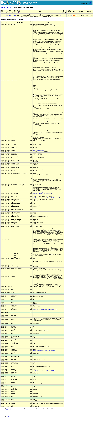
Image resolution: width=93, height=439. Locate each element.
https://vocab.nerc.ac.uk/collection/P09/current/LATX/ (43, 350)
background (69, 15)
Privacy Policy (8, 416)
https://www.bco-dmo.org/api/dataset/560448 (42, 193)
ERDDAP (4, 7)
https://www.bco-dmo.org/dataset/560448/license (42, 192)
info (11, 7)
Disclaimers (3, 416)
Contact (13, 416)
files (15, 15)
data (7, 15)
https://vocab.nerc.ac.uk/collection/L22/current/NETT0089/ (44, 182)
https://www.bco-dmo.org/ (38, 150)
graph (10, 15)
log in (90, 2)
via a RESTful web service (8, 409)
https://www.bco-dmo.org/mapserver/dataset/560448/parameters (46, 197)
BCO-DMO (89, 3)
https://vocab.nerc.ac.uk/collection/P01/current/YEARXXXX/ (44, 309)
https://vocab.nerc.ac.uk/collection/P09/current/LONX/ (43, 370)
